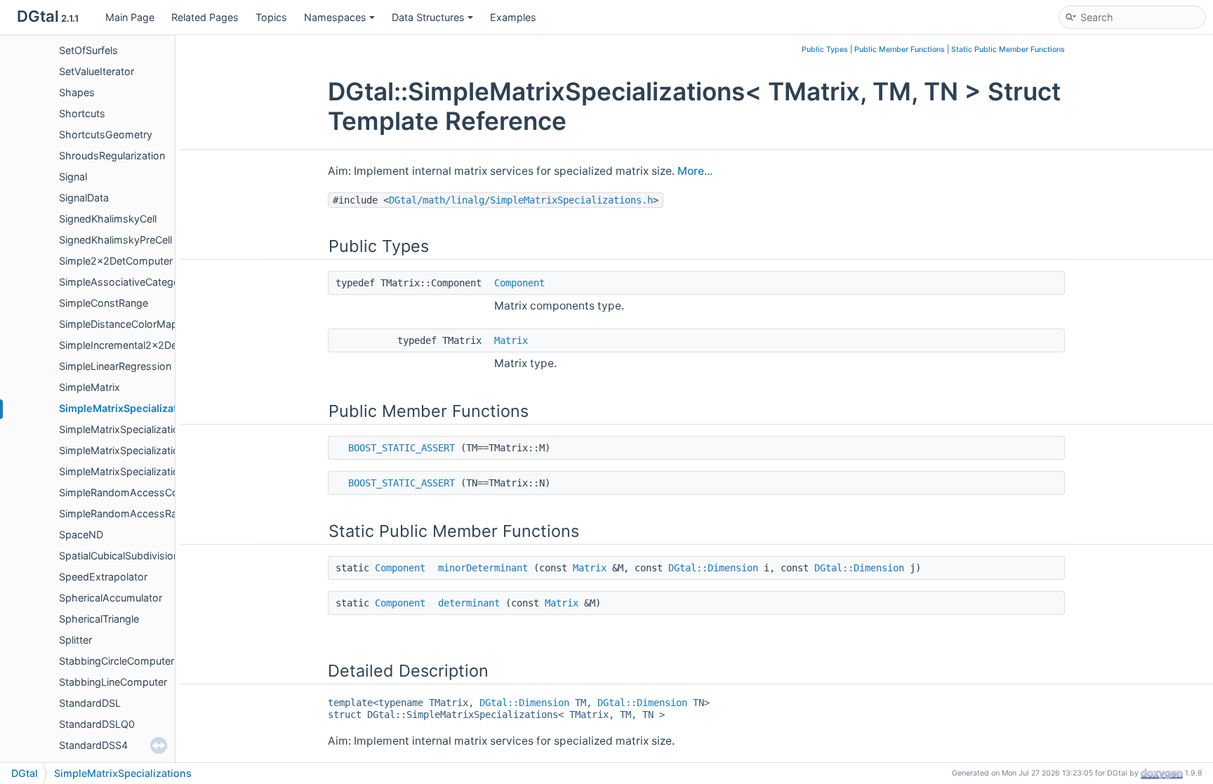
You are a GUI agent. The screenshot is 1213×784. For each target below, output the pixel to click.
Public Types (825, 49)
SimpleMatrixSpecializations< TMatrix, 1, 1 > (162, 429)
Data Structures (428, 17)
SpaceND (81, 534)
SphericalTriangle (99, 619)
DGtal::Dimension (713, 567)
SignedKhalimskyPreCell (115, 240)
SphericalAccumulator (110, 598)
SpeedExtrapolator (103, 577)
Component (519, 282)
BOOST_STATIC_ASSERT (401, 447)
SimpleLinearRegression (115, 366)
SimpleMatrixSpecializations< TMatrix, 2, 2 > (163, 450)
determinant (469, 603)
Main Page (129, 17)
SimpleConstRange (103, 303)
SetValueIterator (96, 71)
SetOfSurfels (88, 50)
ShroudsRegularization (112, 155)
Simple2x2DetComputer (116, 261)
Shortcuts (82, 113)
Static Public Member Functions (1008, 49)
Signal (73, 176)
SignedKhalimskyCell (108, 219)
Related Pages (205, 17)
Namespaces (335, 17)
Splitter (75, 640)
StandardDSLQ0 (97, 724)
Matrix (511, 340)
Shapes (77, 92)
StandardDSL (90, 703)
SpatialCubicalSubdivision (119, 556)
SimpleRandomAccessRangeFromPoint (151, 513)
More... (694, 171)
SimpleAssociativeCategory (124, 282)
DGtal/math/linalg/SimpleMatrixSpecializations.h (521, 200)
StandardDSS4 (93, 745)
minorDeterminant (483, 567)
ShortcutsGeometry (105, 134)
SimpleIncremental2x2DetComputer (143, 345)
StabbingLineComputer (113, 682)
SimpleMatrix (89, 387)
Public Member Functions (899, 49)
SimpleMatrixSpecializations (128, 408)
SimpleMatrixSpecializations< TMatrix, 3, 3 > (163, 471)
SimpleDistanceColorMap (118, 324)
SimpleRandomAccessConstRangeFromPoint (165, 492)
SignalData (84, 198)
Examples (513, 17)
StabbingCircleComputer (116, 661)
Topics (271, 17)
